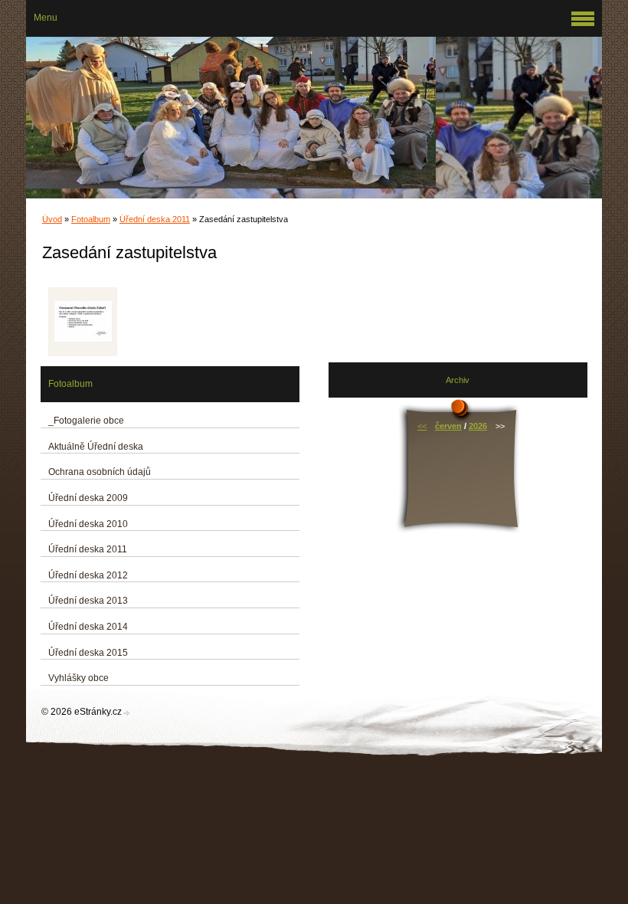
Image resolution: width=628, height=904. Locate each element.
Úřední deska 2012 (88, 575)
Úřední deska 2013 (88, 600)
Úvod (52, 219)
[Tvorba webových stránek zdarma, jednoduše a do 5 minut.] (127, 712)
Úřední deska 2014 (88, 626)
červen (448, 426)
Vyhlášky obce (78, 678)
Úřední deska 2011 (154, 219)
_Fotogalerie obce (86, 420)
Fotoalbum (90, 219)
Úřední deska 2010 (88, 524)
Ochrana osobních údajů (99, 472)
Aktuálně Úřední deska (95, 446)
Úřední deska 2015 (88, 652)
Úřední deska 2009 (88, 498)
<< (422, 426)
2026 (478, 426)
